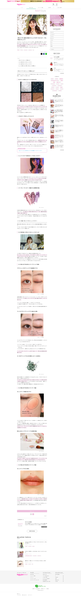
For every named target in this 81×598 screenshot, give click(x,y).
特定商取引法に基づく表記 (46, 581)
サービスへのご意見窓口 (46, 578)
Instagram (56, 577)
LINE (56, 578)
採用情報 (47, 588)
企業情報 (33, 588)
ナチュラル (30, 546)
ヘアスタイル (54, 85)
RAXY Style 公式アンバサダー (29, 555)
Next (45, 515)
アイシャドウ (34, 555)
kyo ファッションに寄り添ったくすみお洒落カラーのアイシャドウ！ (30, 150)
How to (26, 546)
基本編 (62, 80)
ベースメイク (52, 34)
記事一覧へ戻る (32, 531)
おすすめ (56, 78)
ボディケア (52, 38)
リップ (62, 83)
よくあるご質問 (59, 7)
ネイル (51, 42)
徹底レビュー (58, 82)
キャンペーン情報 (40, 7)
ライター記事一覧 (44, 526)
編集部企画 (61, 78)
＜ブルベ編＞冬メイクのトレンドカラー (25, 63)
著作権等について (43, 588)
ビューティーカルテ (33, 578)
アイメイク (21, 48)
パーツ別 (57, 87)
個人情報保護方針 (38, 588)
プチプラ (53, 87)
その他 (51, 46)
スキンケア (52, 32)
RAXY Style (31, 7)
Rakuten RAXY (21, 4)
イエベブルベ (59, 85)
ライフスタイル (55, 90)
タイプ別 (60, 90)
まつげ (33, 546)
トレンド (58, 83)
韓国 (54, 82)
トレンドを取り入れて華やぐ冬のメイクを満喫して (27, 65)
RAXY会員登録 (57, 574)
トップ (22, 7)
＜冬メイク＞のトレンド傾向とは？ (24, 60)
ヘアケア (51, 40)
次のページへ (32, 511)
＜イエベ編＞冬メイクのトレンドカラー (25, 62)
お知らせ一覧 (44, 574)
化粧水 (61, 87)
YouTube (56, 581)
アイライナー (39, 555)
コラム (51, 44)
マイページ (31, 577)
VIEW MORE (62, 73)
